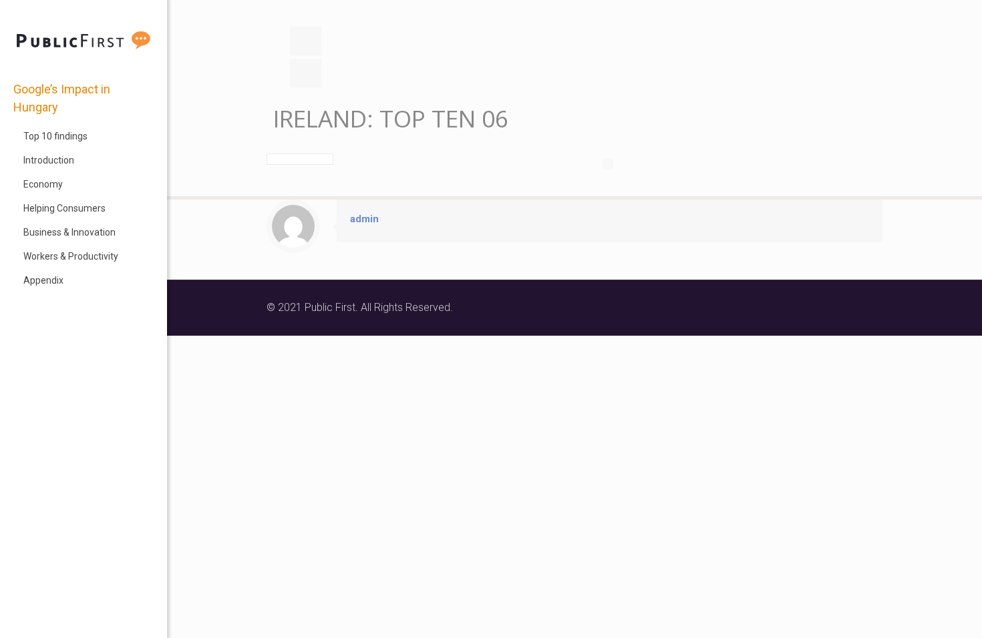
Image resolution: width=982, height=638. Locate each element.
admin (364, 219)
